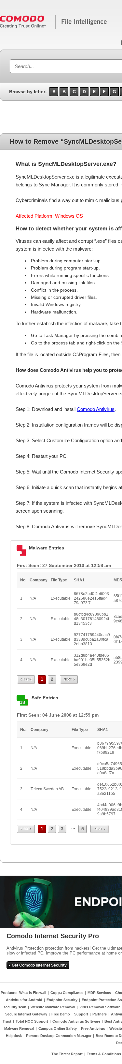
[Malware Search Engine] (53, 27)
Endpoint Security (62, 1000)
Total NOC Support (32, 1021)
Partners (99, 1014)
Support (81, 1014)
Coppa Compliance (66, 993)
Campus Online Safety (57, 1028)
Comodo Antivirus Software (76, 1021)
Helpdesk (14, 1036)
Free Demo (60, 1014)
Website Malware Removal (53, 1007)
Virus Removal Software (99, 1007)
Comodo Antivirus (96, 409)
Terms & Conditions (104, 1054)
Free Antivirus (93, 1028)
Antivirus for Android (24, 1000)
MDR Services (99, 993)
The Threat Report (67, 1054)
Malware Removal (19, 1028)
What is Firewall (32, 993)
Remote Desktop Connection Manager (58, 1036)
